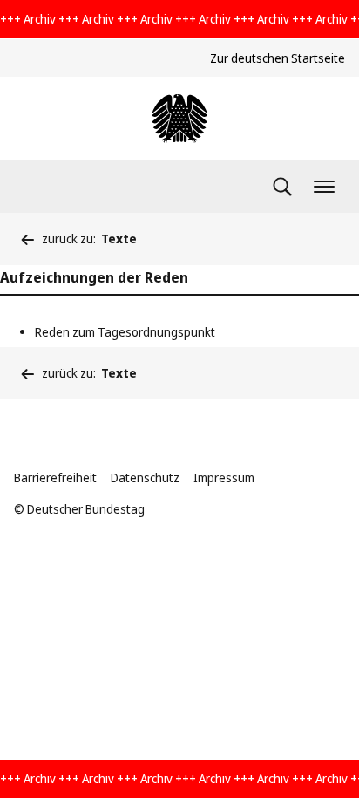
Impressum (223, 477)
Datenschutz (145, 477)
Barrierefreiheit (55, 477)
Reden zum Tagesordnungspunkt (125, 332)
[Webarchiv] (179, 118)
